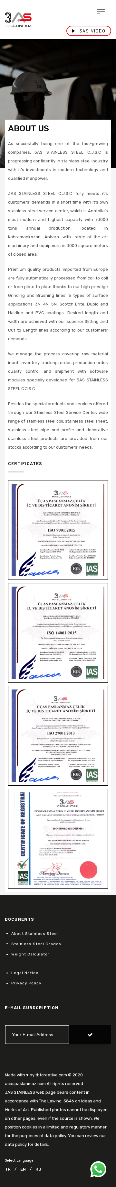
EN (23, 1169)
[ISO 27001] (58, 735)
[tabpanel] (58, 103)
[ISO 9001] (58, 530)
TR (8, 1169)
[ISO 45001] (58, 838)
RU (38, 1169)
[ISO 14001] (58, 632)
